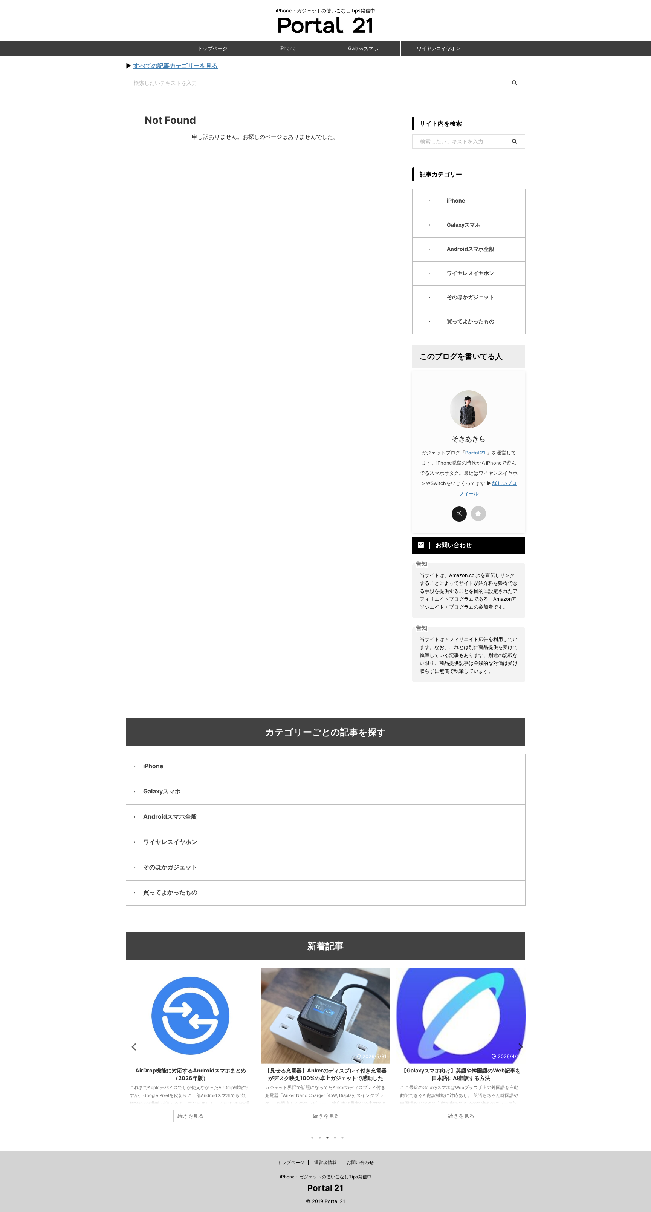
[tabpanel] (190, 1049)
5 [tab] (342, 1137)
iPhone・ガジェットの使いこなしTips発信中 (325, 1177)
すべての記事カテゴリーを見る (175, 65)
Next (518, 1047)
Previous (133, 1047)
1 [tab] (312, 1137)
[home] (478, 513)
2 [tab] (320, 1137)
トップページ (212, 48)
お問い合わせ (360, 1162)
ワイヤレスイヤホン (439, 48)
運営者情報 (325, 1162)
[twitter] (459, 514)
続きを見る (190, 1116)
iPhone (288, 48)
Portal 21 (475, 453)
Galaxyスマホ (363, 48)
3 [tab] (327, 1137)
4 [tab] (335, 1137)
